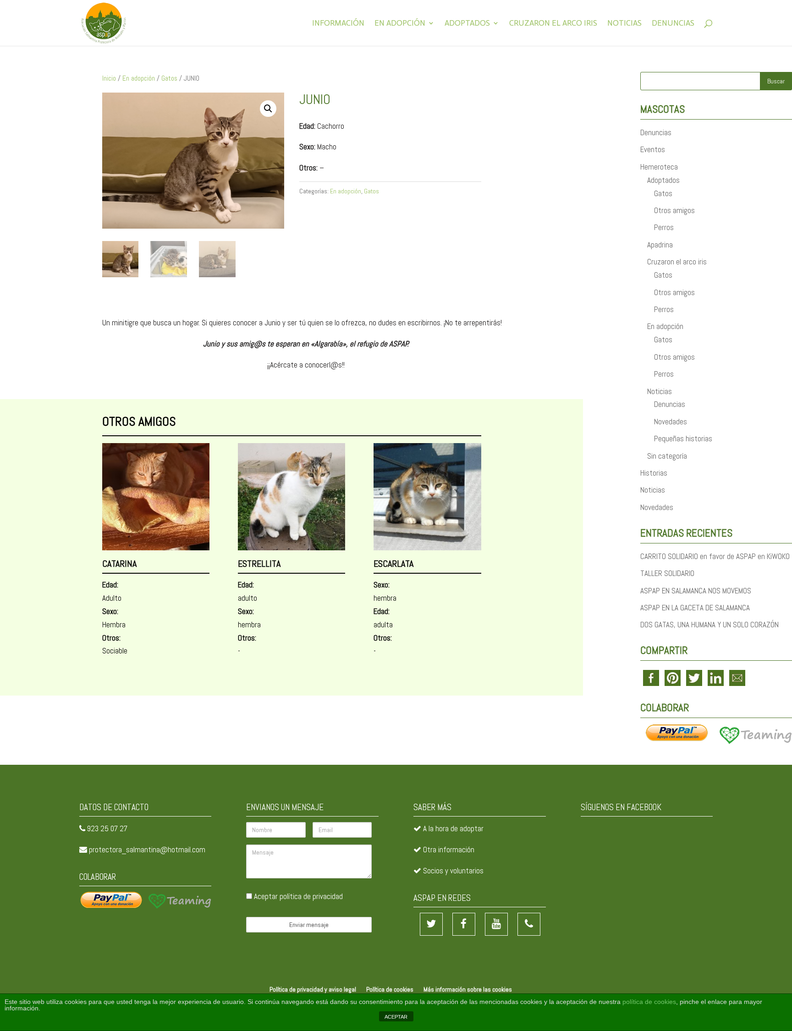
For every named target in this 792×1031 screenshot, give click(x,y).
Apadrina (660, 245)
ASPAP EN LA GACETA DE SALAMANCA (695, 608)
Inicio (109, 78)
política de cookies (649, 1001)
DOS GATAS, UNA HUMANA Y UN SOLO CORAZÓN (709, 625)
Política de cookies (389, 989)
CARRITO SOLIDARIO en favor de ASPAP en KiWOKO (715, 556)
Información (338, 23)
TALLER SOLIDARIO (667, 573)
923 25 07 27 (107, 828)
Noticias (624, 23)
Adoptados (467, 23)
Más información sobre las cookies (468, 989)
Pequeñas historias (683, 438)
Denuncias (673, 23)
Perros (664, 227)
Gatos (169, 78)
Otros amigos (674, 210)
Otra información (448, 850)
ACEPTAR (396, 1017)
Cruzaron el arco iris (553, 23)
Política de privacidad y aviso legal (313, 989)
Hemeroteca (659, 167)
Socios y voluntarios (453, 871)
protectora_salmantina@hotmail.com (147, 850)
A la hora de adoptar (453, 828)
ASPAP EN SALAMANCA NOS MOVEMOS (695, 591)
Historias (653, 473)
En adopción (399, 23)
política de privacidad (311, 896)
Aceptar (297, 896)
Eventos (652, 149)
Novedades (670, 422)
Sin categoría (667, 456)
